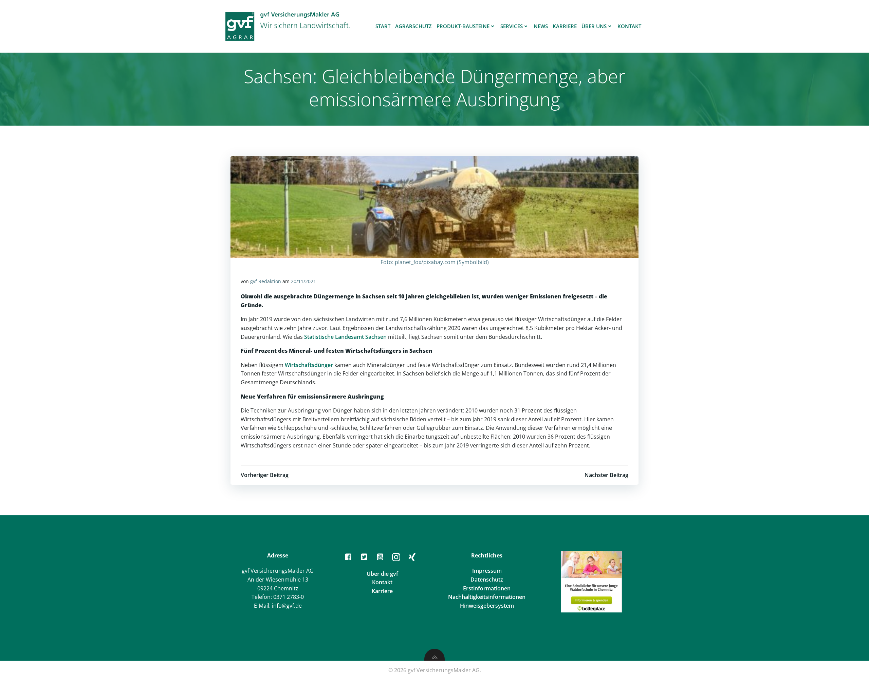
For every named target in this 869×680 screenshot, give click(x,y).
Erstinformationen (487, 588)
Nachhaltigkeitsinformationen (486, 597)
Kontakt (629, 26)
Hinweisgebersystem (487, 605)
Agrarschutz (413, 26)
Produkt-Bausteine (463, 26)
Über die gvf (382, 573)
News (541, 26)
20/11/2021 (303, 281)
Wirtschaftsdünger (309, 365)
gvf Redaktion (265, 281)
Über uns (594, 26)
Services (511, 26)
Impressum (487, 570)
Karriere (565, 26)
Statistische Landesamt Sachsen (345, 337)
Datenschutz (486, 579)
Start (382, 26)
